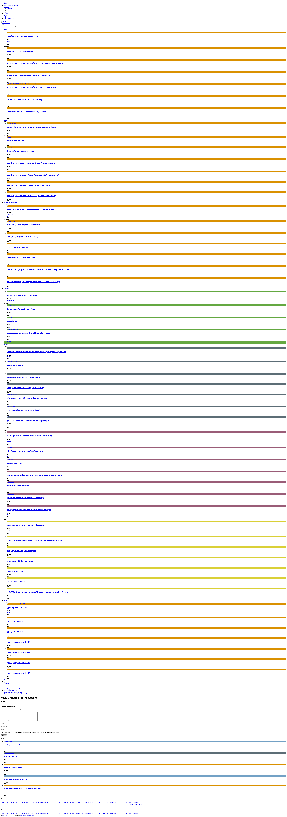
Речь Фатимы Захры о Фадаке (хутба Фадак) (23, 410)
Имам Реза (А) (53, 802)
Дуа (8, 10)
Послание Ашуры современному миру (21, 151)
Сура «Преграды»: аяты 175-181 (18, 662)
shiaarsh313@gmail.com (27, 815)
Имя (2, 723)
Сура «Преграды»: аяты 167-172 (18, 673)
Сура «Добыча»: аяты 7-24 (16, 621)
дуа (111, 803)
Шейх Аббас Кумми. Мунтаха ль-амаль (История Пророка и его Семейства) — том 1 (38, 592)
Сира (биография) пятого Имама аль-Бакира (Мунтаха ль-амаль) (31, 163)
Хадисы (6, 12)
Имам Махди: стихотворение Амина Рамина (23, 224)
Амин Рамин (6, 802)
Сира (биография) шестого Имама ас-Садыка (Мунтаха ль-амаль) (31, 195)
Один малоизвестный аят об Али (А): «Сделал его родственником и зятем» (35, 475)
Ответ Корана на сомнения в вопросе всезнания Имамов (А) (29, 435)
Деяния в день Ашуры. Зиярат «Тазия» (21, 309)
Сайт (2, 729)
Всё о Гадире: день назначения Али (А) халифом (25, 451)
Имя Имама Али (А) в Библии (18, 485)
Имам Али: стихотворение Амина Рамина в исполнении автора (30, 209)
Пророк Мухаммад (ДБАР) (92, 803)
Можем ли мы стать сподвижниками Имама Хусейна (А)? (28, 75)
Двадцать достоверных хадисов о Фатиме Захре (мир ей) (28, 420)
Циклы (6, 2)
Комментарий (5, 721)
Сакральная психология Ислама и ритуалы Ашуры (25, 99)
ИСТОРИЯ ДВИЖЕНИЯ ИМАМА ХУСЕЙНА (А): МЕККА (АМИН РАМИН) (32, 87)
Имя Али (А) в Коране (15, 463)
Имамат (6, 13)
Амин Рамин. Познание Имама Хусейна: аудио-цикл (26, 111)
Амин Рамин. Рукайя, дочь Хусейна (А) (21, 257)
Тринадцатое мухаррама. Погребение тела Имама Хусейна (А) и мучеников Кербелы (38, 269)
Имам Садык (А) (60, 802)
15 (7, 117)
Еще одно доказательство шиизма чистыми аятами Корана (29, 509)
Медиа (8, 214)
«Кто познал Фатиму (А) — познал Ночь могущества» (27, 398)
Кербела (78, 803)
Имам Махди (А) (45, 803)
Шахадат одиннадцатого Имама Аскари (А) (23, 236)
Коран (83, 802)
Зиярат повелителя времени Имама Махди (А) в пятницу (28, 333)
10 (7, 456)
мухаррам (123, 802)
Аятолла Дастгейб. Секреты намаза (20, 561)
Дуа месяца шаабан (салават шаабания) (22, 295)
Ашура (25, 803)
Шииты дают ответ (9, 18)
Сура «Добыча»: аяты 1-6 (16, 631)
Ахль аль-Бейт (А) (17, 803)
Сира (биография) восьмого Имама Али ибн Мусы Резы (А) (29, 185)
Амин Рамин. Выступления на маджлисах (22, 36)
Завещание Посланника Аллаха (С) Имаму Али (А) (25, 387)
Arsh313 (4, 815)
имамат (114, 803)
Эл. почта (4, 726)
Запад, (29, 802)
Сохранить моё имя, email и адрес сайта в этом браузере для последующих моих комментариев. (30, 732)
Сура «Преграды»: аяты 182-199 (18, 652)
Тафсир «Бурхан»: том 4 (16, 571)
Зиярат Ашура (12, 321)
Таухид (103, 802)
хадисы (135, 803)
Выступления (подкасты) (11, 5)
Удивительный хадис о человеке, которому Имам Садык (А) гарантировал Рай (36, 351)
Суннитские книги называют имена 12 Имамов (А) (25, 497)
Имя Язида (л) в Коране (15, 140)
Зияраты (9, 8)
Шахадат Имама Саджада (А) (18, 247)
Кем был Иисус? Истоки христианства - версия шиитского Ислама (31, 127)
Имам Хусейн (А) (70, 803)
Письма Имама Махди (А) (16, 365)
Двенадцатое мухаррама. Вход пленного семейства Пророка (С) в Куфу (33, 281)
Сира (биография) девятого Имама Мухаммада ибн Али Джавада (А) (33, 175)
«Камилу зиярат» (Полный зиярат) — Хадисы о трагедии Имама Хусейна (34, 540)
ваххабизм (107, 802)
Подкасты (13, 214)
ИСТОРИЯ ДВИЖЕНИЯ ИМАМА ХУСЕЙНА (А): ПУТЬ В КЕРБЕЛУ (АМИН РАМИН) (35, 63)
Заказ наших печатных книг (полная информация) (25, 525)
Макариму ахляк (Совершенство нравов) (22, 550)
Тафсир (6, 17)
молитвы (118, 802)
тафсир (129, 802)
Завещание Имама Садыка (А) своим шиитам (24, 377)
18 (7, 515)
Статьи (6, 3)
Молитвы (6, 7)
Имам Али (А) (35, 803)
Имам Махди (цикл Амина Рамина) (20, 51)
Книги (5, 15)
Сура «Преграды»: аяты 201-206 (18, 642)
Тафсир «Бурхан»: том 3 (16, 581)
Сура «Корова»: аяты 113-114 (17, 607)
